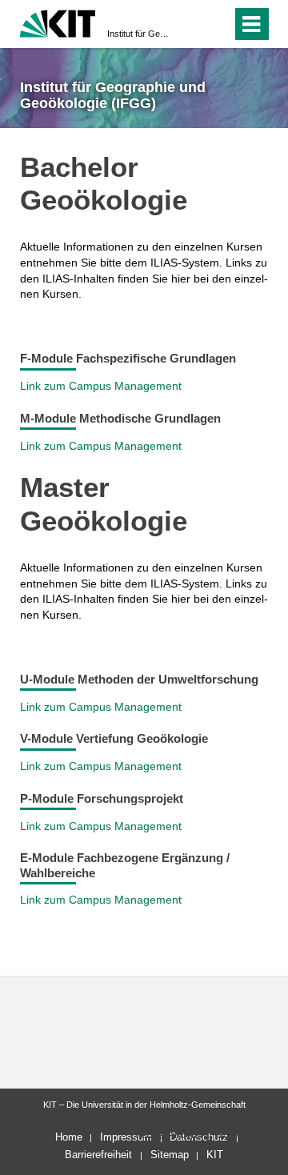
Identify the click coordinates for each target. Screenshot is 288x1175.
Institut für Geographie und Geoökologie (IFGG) (139, 33)
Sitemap (169, 1155)
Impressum (126, 1137)
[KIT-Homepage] (58, 22)
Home (68, 1137)
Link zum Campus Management (101, 385)
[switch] (191, 24)
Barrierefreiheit (98, 1155)
